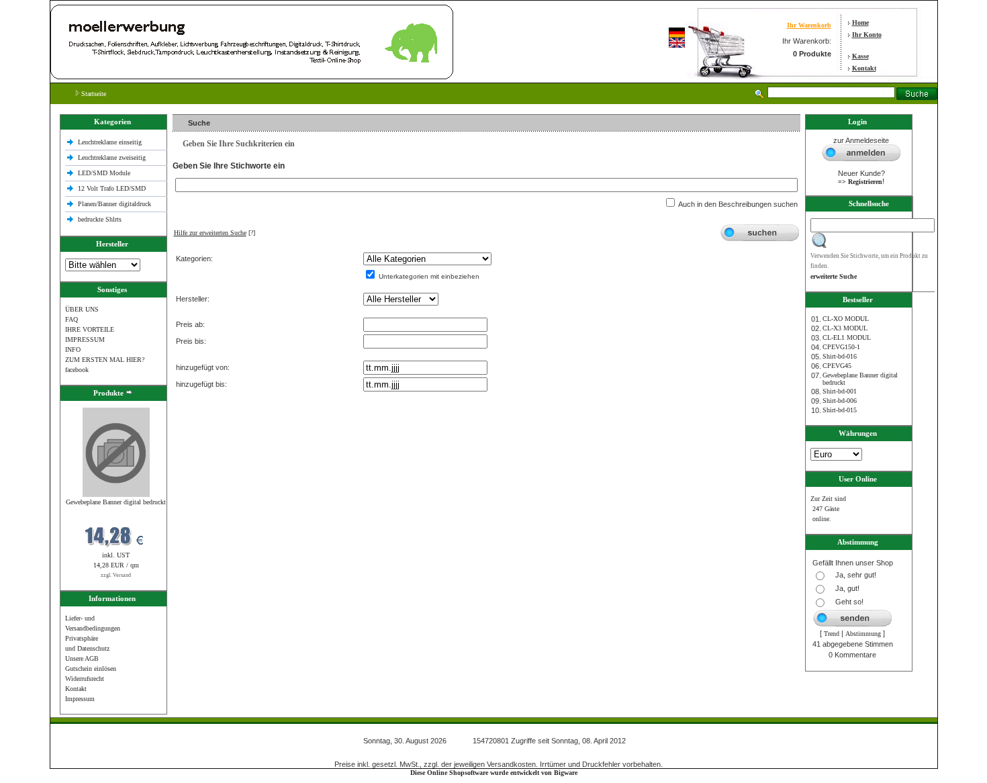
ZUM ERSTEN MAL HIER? (104, 359)
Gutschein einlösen (90, 668)
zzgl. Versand (116, 575)
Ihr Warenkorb (809, 25)
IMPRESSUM (85, 339)
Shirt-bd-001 (839, 391)
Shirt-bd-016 (839, 356)
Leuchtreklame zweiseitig (113, 157)
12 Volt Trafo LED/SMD (112, 188)
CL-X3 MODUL (844, 328)
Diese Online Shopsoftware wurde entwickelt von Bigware (493, 772)
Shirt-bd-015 (839, 410)
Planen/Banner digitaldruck (114, 204)
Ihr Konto (867, 34)
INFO (73, 349)
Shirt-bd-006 (839, 400)
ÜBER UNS (82, 309)
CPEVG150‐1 (841, 347)
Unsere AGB (82, 658)
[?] (214, 232)
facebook (77, 369)
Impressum (80, 698)
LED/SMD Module (104, 173)
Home (860, 22)
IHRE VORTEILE (89, 329)
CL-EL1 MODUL (846, 337)
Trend (831, 633)
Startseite (92, 93)
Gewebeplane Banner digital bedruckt (116, 502)
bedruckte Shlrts (100, 219)
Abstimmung (863, 633)
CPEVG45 (836, 365)
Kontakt (864, 68)
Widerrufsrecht (84, 678)
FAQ (71, 319)
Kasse (860, 56)
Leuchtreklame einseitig (111, 142)
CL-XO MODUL (845, 318)
